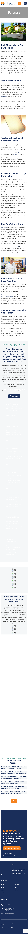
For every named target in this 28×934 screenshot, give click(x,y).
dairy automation (22, 152)
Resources (17, 884)
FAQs (16, 887)
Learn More (15, 396)
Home (2, 884)
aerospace (13, 158)
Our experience (5, 294)
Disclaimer (4, 927)
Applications (4, 892)
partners (15, 87)
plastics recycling (14, 245)
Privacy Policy (10, 927)
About (2, 887)
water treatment (14, 246)
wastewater (4, 96)
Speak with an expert (12, 848)
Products (3, 890)
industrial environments (7, 296)
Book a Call (9, 853)
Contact (16, 890)
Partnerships (4, 227)
